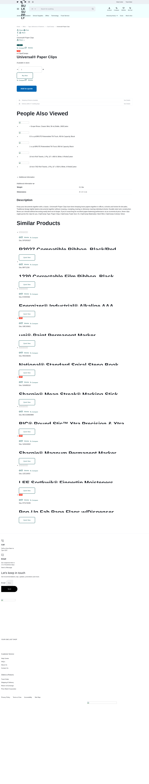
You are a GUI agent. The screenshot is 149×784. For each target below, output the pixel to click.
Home (18, 26)
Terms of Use (17, 697)
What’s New (129, 15)
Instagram (29, 2)
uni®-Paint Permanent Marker (57, 336)
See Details (127, 100)
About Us (4, 665)
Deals (121, 15)
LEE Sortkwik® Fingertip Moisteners (66, 483)
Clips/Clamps (50, 26)
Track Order (129, 2)
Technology (55, 15)
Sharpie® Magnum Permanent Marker (67, 453)
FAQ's (3, 661)
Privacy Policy (5, 697)
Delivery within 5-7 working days (31, 103)
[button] (21, 48)
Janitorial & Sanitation (24, 15)
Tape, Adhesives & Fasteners (36, 26)
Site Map (37, 697)
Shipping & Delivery (7, 682)
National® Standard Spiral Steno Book (68, 365)
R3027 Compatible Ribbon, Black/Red (67, 250)
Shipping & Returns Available (30, 100)
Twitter (17, 2)
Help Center (119, 2)
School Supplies (38, 15)
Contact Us (4, 668)
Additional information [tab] (27, 177)
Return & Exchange (7, 685)
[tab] (75, 177)
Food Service (65, 15)
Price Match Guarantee (8, 689)
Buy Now (25, 75)
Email (3, 583)
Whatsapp (33, 2)
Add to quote (27, 89)
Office (47, 15)
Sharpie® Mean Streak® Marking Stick (68, 394)
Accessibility (28, 697)
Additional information (25, 183)
